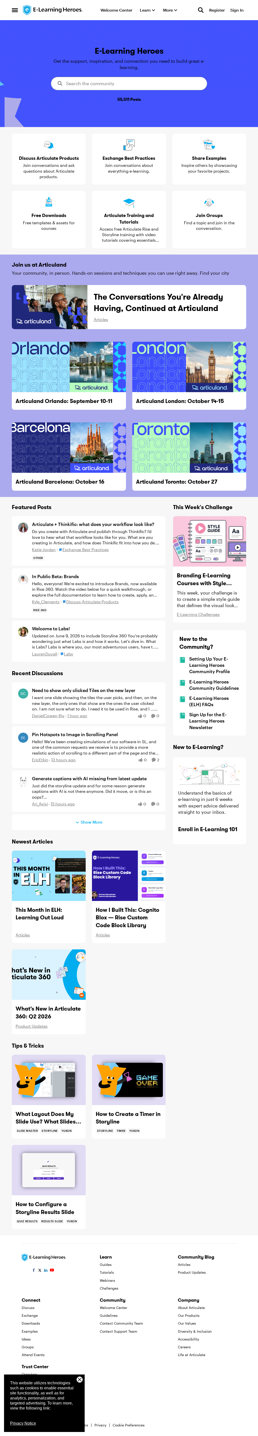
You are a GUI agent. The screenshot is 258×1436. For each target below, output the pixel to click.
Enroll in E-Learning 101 (207, 829)
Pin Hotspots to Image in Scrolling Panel (75, 734)
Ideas (26, 1339)
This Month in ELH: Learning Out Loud (40, 913)
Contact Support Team (118, 1331)
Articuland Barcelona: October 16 (60, 481)
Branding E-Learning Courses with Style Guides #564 (204, 579)
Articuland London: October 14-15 (180, 400)
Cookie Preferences (129, 1425)
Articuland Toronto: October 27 (176, 481)
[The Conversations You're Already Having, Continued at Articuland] (49, 307)
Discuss (28, 1307)
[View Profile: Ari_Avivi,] (23, 782)
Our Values (187, 1323)
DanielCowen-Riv (48, 715)
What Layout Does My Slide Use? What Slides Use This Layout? (46, 1118)
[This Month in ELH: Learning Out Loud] (49, 876)
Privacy (100, 1425)
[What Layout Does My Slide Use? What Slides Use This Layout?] (49, 1080)
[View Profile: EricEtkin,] (23, 738)
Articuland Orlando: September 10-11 (64, 400)
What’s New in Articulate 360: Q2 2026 (48, 1012)
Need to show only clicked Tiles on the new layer (83, 690)
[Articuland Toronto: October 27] (189, 447)
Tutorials (107, 1272)
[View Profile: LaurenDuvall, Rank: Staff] (23, 632)
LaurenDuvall (44, 653)
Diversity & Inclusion (195, 1331)
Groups (28, 1347)
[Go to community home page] (53, 10)
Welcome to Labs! (51, 628)
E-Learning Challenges (198, 614)
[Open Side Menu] (14, 10)
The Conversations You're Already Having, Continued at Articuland (158, 302)
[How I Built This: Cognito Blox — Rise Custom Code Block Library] (129, 876)
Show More (91, 822)
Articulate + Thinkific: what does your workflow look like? (93, 524)
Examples (30, 1331)
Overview (29, 1374)
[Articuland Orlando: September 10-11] (69, 367)
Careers (184, 1347)
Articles (101, 319)
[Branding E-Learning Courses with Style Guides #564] (209, 541)
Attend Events (33, 1355)
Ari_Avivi (40, 803)
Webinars (107, 1280)
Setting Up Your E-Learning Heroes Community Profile (209, 665)
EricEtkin (40, 759)
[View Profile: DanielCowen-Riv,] (23, 694)
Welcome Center (113, 1307)
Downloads (31, 1323)
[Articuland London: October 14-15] (189, 367)
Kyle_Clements (45, 601)
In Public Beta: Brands (55, 576)
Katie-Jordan (44, 549)
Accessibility (188, 1339)
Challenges (109, 1288)
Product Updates (32, 1026)
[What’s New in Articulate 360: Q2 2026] (49, 974)
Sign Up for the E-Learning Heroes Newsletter (208, 721)
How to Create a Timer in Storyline (128, 1117)
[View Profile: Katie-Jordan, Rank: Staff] (23, 527)
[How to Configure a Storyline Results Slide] (49, 1170)
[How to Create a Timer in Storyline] (129, 1080)
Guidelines (109, 1315)
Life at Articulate (191, 1355)
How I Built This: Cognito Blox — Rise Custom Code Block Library (127, 917)
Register (217, 10)
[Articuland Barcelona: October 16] (69, 447)
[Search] (201, 10)
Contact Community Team (121, 1323)
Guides (106, 1264)
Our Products (189, 1315)
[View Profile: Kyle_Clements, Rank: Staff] (23, 580)
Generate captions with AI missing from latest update (89, 778)
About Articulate (191, 1307)
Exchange (30, 1315)
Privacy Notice (23, 1423)
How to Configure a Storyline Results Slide (45, 1208)
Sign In (237, 10)
